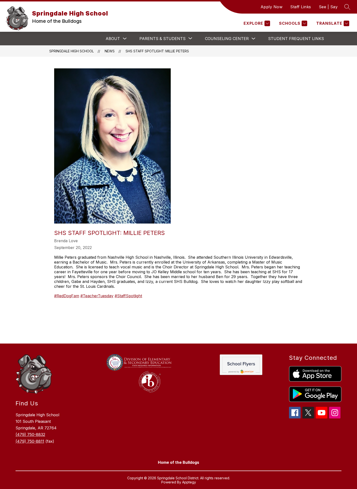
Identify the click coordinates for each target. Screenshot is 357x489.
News (110, 51)
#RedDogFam (66, 295)
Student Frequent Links (296, 38)
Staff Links (300, 6)
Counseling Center (227, 38)
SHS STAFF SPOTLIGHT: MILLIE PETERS (157, 51)
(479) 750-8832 (30, 434)
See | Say (328, 6)
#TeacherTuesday (96, 295)
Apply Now (272, 6)
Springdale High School (71, 51)
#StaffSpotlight (128, 295)
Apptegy (189, 482)
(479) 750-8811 (30, 441)
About (113, 38)
